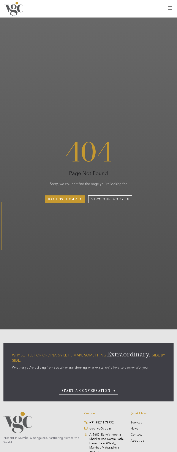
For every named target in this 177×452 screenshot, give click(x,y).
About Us (137, 440)
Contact (136, 434)
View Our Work (107, 199)
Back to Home (62, 199)
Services (136, 422)
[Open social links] (1, 226)
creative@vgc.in (100, 428)
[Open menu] (170, 8)
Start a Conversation (86, 390)
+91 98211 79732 (101, 422)
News (134, 428)
